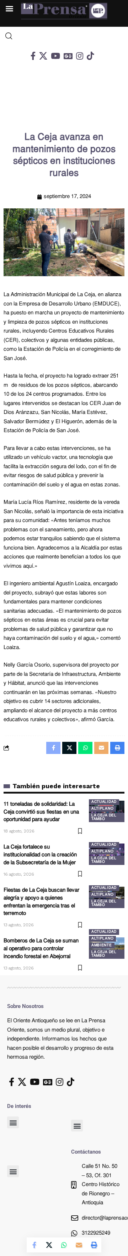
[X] (43, 56)
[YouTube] (55, 56)
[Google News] (68, 56)
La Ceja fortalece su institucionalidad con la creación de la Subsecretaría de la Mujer (40, 855)
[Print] (93, 1244)
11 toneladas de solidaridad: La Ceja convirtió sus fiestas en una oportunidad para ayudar (41, 812)
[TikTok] (90, 56)
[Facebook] (33, 56)
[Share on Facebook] (34, 1244)
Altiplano (102, 809)
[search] (64, 36)
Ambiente (101, 945)
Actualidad (104, 802)
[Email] (78, 1244)
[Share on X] (49, 1244)
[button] (13, 1122)
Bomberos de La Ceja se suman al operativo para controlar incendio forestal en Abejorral (41, 948)
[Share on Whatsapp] (64, 1244)
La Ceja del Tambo (104, 817)
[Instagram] (79, 56)
